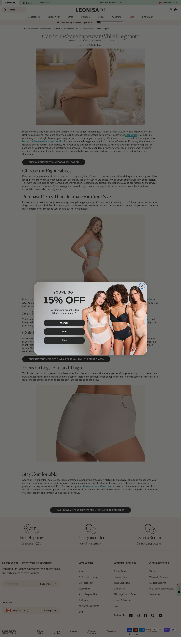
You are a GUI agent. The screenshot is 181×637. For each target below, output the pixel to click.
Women (64, 323)
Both (64, 340)
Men (64, 331)
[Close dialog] (142, 286)
